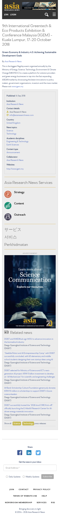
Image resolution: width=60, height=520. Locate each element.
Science (10, 130)
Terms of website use (25, 496)
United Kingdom (13, 122)
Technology (11, 133)
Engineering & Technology (17, 141)
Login (13, 14)
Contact (24, 489)
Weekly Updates (32, 476)
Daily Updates (15, 476)
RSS (53, 502)
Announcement (13, 152)
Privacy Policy (42, 489)
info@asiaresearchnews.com (21, 115)
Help (44, 496)
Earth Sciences (13, 144)
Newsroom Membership (18, 502)
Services (41, 502)
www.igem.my (17, 86)
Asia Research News (13, 61)
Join (6, 14)
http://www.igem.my (15, 168)
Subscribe (47, 476)
